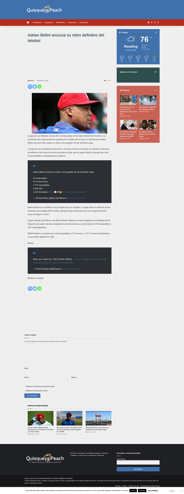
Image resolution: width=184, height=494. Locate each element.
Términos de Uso (134, 486)
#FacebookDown (96, 259)
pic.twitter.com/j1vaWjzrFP (74, 192)
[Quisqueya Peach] (44, 9)
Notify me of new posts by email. (37, 391)
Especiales (72, 22)
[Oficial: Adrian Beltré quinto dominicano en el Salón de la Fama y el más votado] (40, 418)
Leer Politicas (153, 490)
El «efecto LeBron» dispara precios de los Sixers (147, 134)
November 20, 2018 (76, 198)
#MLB (50, 192)
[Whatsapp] (39, 86)
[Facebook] (30, 86)
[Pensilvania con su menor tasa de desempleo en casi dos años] (128, 100)
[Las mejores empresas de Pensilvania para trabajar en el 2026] (128, 125)
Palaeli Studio (155, 486)
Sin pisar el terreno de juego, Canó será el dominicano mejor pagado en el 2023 (69, 429)
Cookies (124, 486)
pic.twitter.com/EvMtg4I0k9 (61, 263)
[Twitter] (35, 86)
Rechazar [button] (142, 490)
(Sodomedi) (69, 478)
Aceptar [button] (133, 490)
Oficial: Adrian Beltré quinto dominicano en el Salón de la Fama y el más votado (40, 429)
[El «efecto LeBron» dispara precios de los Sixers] (147, 125)
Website (74, 377)
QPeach (31, 80)
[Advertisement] (69, 62)
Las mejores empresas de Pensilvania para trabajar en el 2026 (128, 134)
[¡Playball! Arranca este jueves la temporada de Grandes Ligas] (98, 418)
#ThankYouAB (80, 259)
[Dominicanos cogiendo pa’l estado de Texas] (147, 100)
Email (26, 377)
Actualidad (37, 22)
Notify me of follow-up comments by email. (40, 386)
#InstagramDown (41, 263)
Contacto (118, 486)
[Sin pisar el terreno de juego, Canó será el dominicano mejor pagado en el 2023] (69, 418)
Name (26, 368)
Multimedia (60, 22)
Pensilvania (83, 22)
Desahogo (48, 22)
